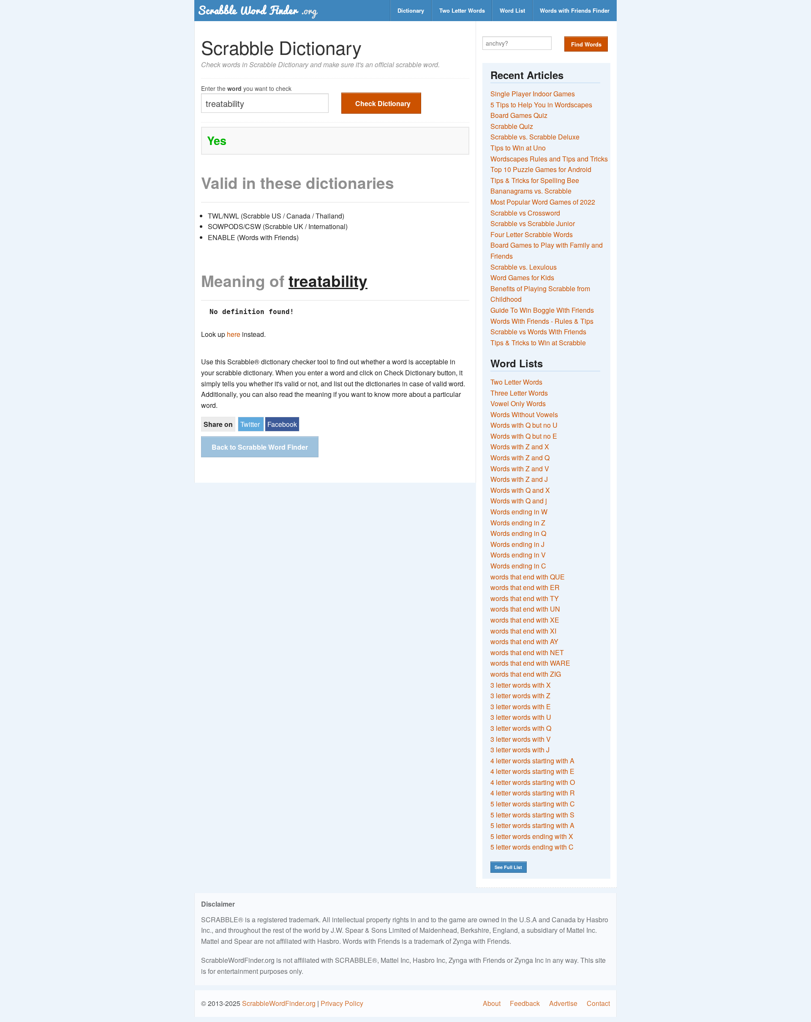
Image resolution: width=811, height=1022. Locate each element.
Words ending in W (518, 511)
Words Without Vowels (524, 414)
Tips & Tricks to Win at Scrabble (538, 342)
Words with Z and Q (520, 457)
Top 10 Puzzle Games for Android (540, 169)
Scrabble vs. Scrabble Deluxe (535, 137)
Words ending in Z (517, 522)
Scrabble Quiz (511, 126)
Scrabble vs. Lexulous (523, 267)
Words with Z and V (519, 468)
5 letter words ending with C (532, 847)
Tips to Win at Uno (518, 148)
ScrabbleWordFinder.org (279, 1003)
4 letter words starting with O (532, 782)
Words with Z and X (519, 446)
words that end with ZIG (525, 674)
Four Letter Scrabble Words (531, 234)
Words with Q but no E (523, 436)
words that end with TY (524, 598)
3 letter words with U (520, 717)
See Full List (508, 867)
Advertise (563, 1003)
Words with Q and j (518, 501)
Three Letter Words (519, 393)
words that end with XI (523, 631)
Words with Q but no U (524, 425)
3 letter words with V (520, 739)
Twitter (250, 424)
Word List (512, 10)
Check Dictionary (383, 103)
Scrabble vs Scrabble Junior (532, 223)
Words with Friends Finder (575, 10)
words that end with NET (527, 652)
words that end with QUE (527, 577)
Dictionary (410, 10)
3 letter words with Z (520, 695)
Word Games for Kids (522, 277)
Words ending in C (518, 566)
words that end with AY (524, 641)
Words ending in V (518, 555)
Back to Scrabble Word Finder (260, 447)
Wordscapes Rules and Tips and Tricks (549, 159)
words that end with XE (524, 620)
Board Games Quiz (518, 115)
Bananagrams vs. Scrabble (531, 191)
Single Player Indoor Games (532, 93)
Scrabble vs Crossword (525, 213)
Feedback (525, 1003)
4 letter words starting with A (532, 760)
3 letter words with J (520, 749)
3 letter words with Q (520, 728)
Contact (598, 1003)
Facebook (282, 424)
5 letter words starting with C (532, 804)
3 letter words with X (520, 685)
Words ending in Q (518, 533)
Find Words (586, 44)
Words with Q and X (520, 490)
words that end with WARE (530, 663)
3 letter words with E (520, 706)
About (492, 1003)
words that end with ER (525, 587)
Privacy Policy (342, 1003)
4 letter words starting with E (532, 771)
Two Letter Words (462, 10)
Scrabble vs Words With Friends (538, 331)
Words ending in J (517, 544)
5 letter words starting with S (532, 815)
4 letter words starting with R (532, 793)
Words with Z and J (519, 479)
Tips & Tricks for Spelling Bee (534, 180)
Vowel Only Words (518, 403)
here (233, 334)
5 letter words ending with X (531, 836)
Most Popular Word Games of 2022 (542, 202)
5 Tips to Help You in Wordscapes (541, 104)
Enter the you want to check (246, 87)
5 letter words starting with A (532, 825)
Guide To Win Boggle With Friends (542, 310)
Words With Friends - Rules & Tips (541, 321)
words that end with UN (525, 609)
